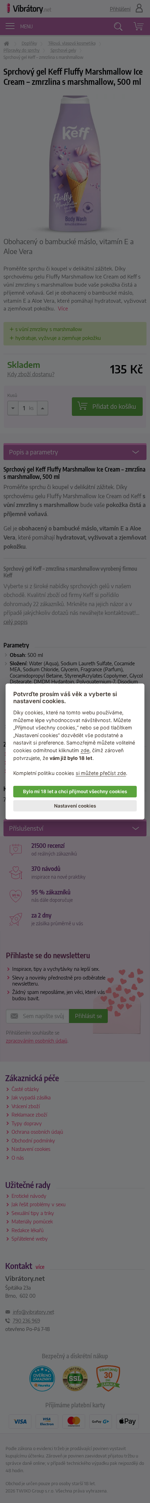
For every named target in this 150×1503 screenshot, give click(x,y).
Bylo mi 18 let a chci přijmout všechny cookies (75, 791)
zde (85, 750)
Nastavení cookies (75, 806)
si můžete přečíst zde (101, 773)
